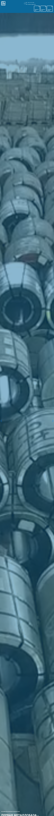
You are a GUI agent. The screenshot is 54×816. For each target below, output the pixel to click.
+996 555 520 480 (30, 2)
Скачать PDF (37, 10)
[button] (1, 421)
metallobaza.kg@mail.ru (31, 4)
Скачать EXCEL (50, 10)
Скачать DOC (43, 10)
